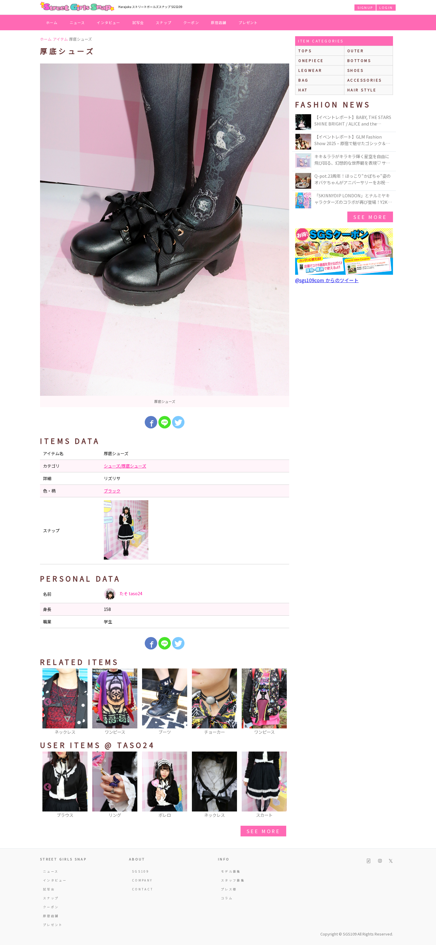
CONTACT (143, 889)
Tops (305, 50)
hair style (362, 89)
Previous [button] (47, 702)
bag (303, 79)
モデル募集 (231, 871)
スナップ (163, 22)
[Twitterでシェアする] (178, 422)
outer (355, 50)
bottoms (359, 60)
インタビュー (108, 22)
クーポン (191, 22)
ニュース (77, 22)
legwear (310, 70)
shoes (355, 70)
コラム (227, 898)
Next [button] (281, 702)
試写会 (138, 22)
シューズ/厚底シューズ (125, 466)
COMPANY (142, 880)
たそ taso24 (130, 593)
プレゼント (248, 22)
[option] (164, 235)
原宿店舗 (219, 22)
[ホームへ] (77, 6)
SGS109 (140, 871)
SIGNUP (365, 7)
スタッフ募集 (233, 880)
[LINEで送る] (164, 422)
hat (303, 89)
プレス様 (229, 889)
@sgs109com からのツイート (327, 280)
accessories (364, 79)
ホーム (52, 22)
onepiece (311, 60)
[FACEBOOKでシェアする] (151, 422)
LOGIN (386, 7)
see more (263, 831)
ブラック (112, 491)
